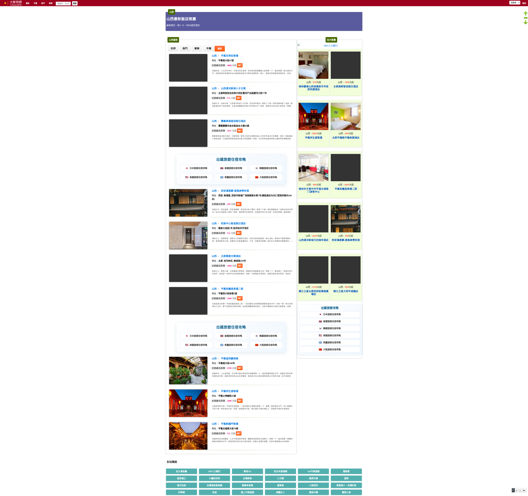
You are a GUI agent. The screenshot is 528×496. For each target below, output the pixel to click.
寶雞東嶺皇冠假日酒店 (233, 121)
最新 (27, 3)
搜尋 (75, 3)
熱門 (43, 3)
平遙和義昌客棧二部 (232, 288)
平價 (35, 3)
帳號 (524, 3)
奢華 (51, 3)
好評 (173, 48)
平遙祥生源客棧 (229, 391)
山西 (214, 55)
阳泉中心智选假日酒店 (233, 223)
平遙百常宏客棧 (229, 55)
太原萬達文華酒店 (231, 256)
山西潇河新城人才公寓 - (234, 88)
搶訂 (240, 65)
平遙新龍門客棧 (229, 423)
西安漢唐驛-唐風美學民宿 (235, 190)
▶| (524, 490)
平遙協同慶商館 (229, 358)
